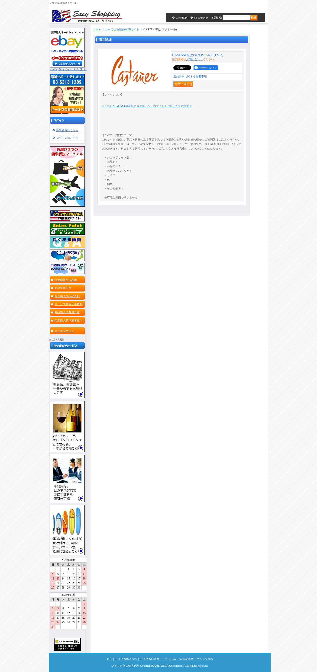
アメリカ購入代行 (126, 659)
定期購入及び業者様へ (68, 320)
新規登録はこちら (67, 130)
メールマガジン (64, 331)
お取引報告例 (63, 288)
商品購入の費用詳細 (67, 312)
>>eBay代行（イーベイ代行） (68, 69)
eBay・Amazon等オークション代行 (192, 659)
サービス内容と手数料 (68, 304)
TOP (109, 659)
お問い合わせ (201, 17)
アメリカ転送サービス (154, 659)
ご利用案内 (182, 17)
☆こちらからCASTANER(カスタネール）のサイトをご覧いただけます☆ (146, 106)
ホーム (97, 29)
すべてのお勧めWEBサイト (122, 29)
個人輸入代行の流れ (67, 296)
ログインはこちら (67, 137)
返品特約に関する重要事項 (190, 76)
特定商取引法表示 (66, 280)
